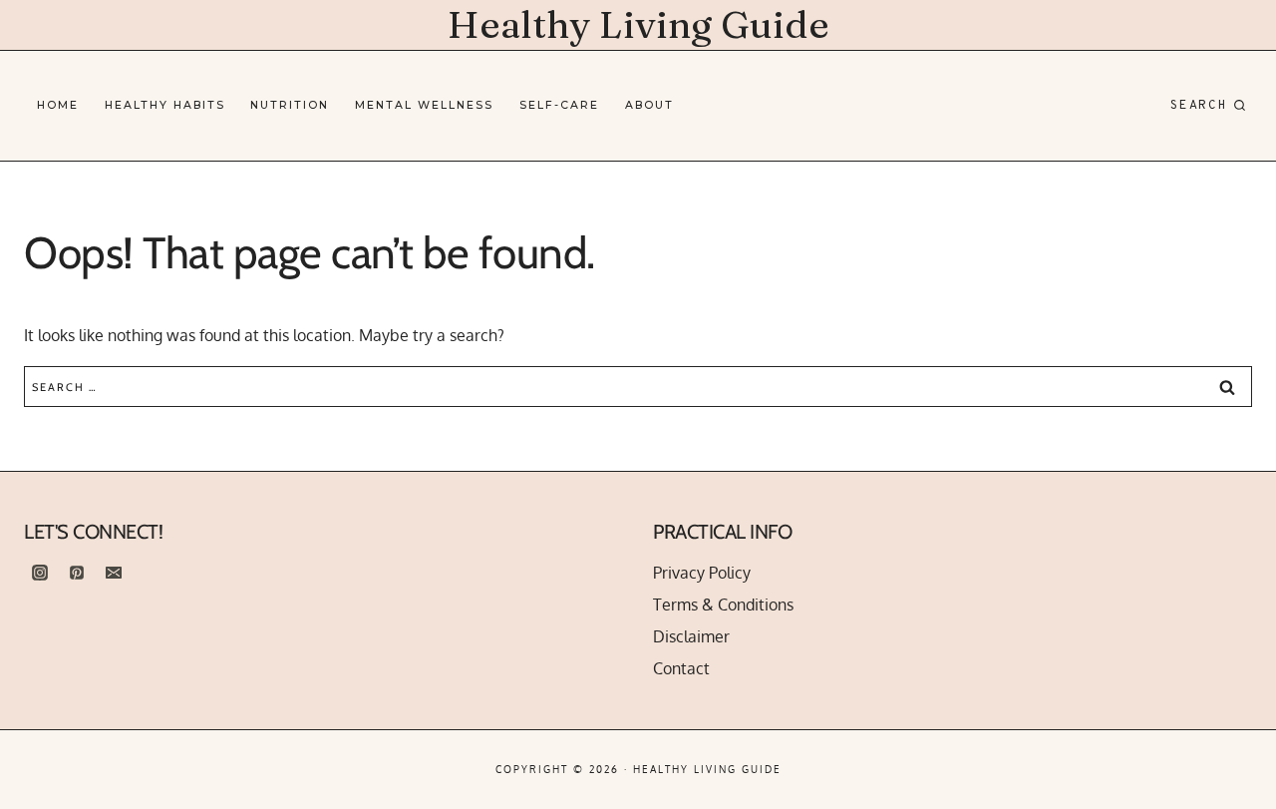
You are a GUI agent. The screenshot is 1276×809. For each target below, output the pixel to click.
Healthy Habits (165, 105)
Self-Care (559, 105)
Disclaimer (691, 636)
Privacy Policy (702, 573)
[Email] (114, 573)
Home (58, 105)
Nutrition (289, 105)
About (649, 105)
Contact (681, 668)
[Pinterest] (77, 573)
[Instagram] (40, 573)
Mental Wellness (424, 105)
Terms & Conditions (723, 604)
